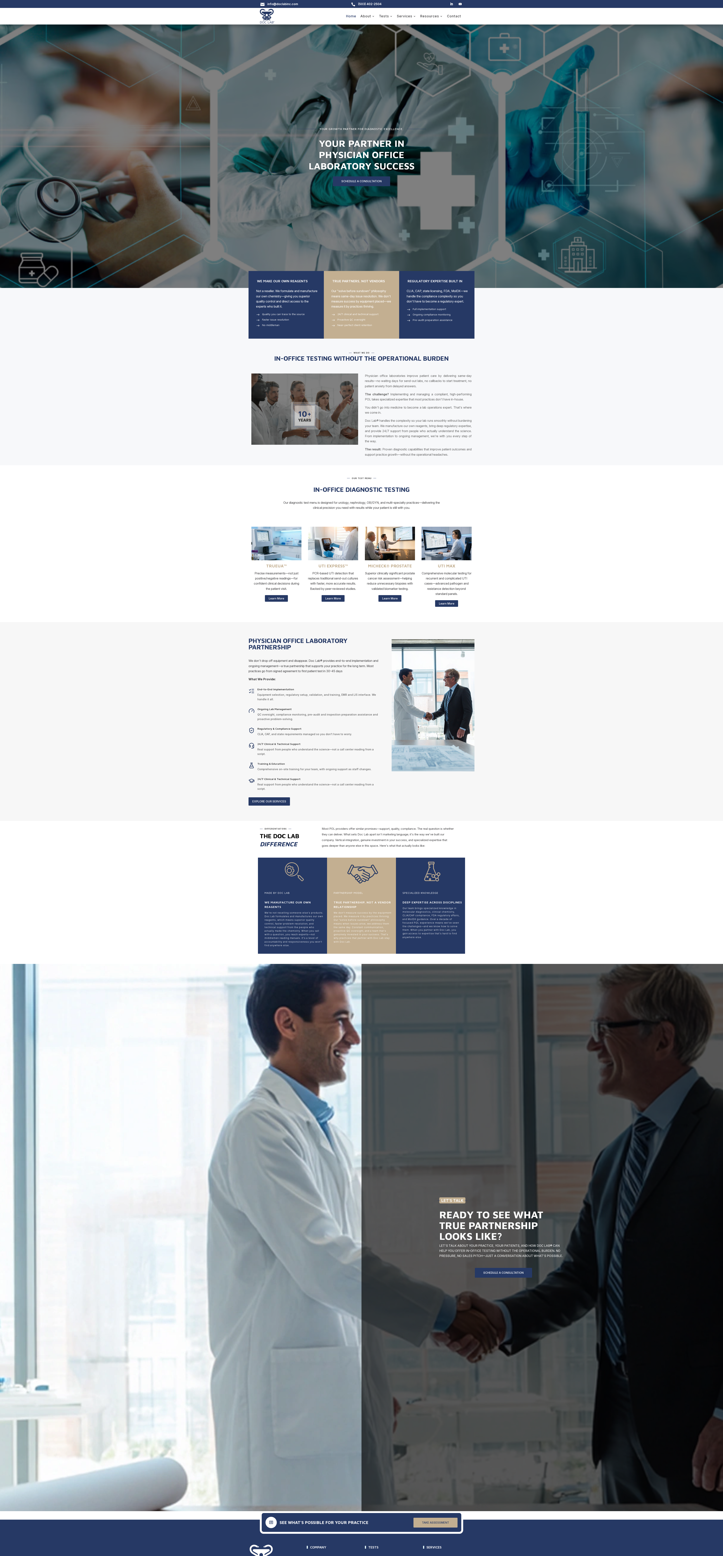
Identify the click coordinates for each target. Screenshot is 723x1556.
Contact (454, 16)
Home (351, 16)
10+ (304, 413)
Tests (384, 16)
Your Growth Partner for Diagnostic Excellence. (361, 129)
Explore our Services (269, 801)
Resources (429, 16)
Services (404, 16)
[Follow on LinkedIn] (451, 4)
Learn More (276, 598)
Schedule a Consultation (361, 181)
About (365, 16)
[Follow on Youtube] (460, 4)
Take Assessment (435, 1522)
